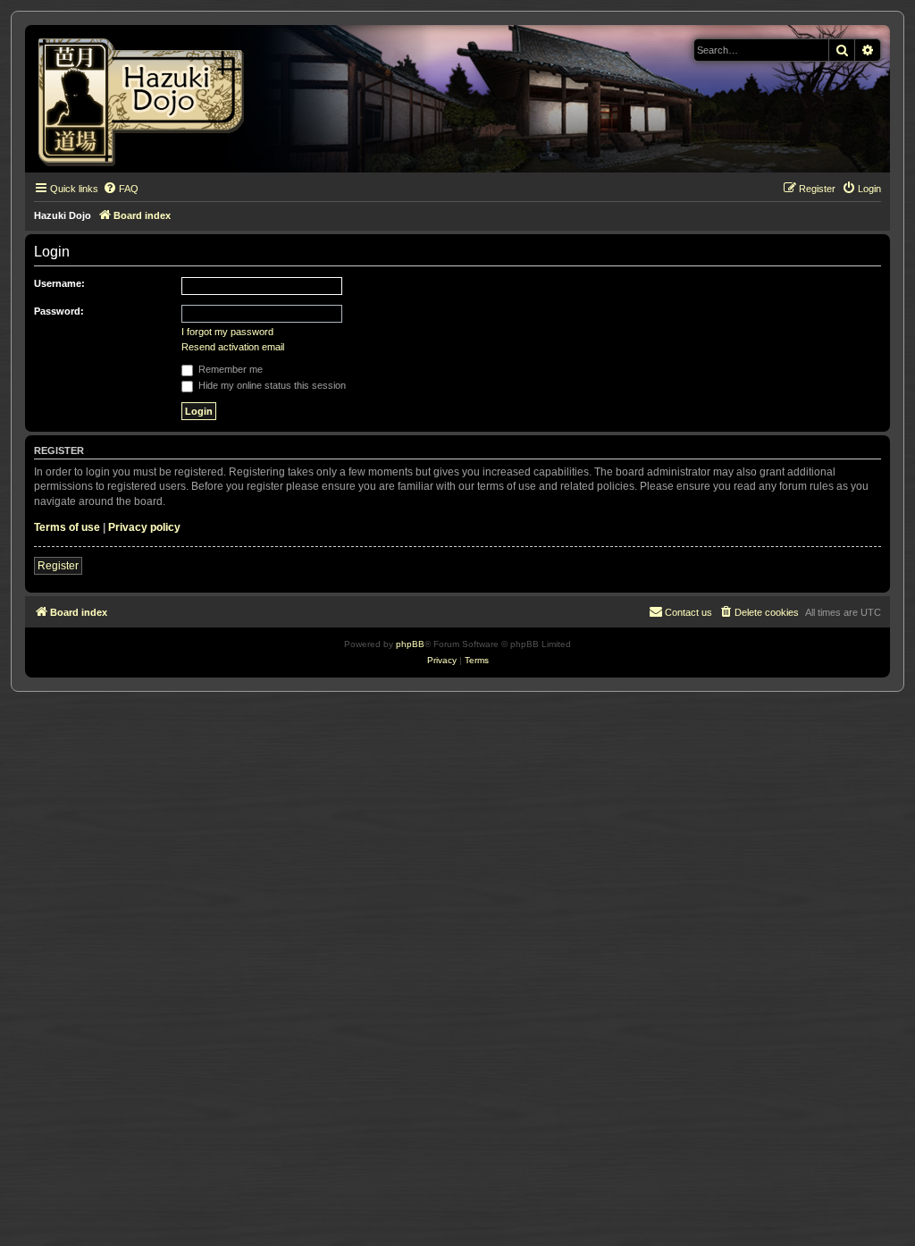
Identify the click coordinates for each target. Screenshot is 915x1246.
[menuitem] (121, 188)
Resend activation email (232, 346)
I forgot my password (227, 331)
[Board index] (146, 98)
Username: (59, 283)
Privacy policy (144, 527)
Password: (59, 311)
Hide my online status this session (271, 385)
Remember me (229, 369)
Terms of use (67, 527)
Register (58, 566)
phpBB (410, 644)
